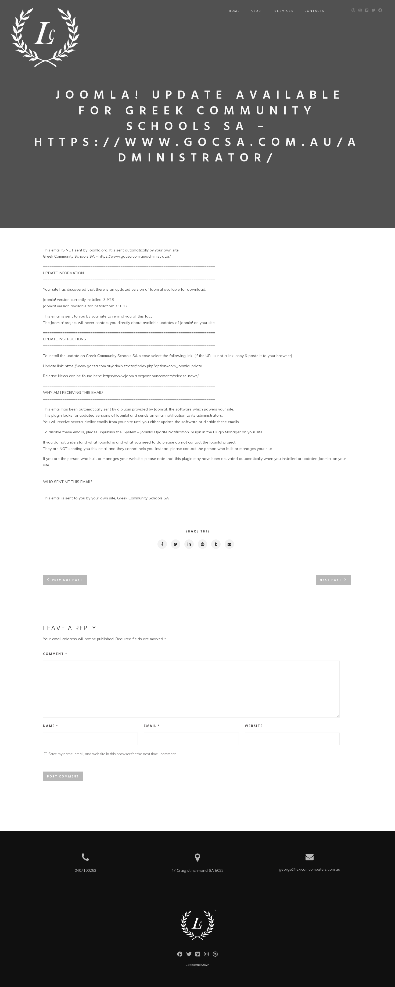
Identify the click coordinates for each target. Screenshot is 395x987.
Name (50, 726)
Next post (331, 580)
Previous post (67, 580)
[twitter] (175, 544)
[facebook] (162, 544)
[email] (229, 544)
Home (234, 11)
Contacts (315, 11)
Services (284, 11)
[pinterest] (202, 544)
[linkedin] (188, 544)
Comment (55, 654)
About (257, 11)
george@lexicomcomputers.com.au (309, 869)
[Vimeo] (197, 955)
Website (254, 726)
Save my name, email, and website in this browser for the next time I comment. (112, 754)
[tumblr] (215, 544)
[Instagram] (206, 955)
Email (152, 726)
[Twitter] (188, 955)
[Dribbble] (215, 955)
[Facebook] (179, 955)
